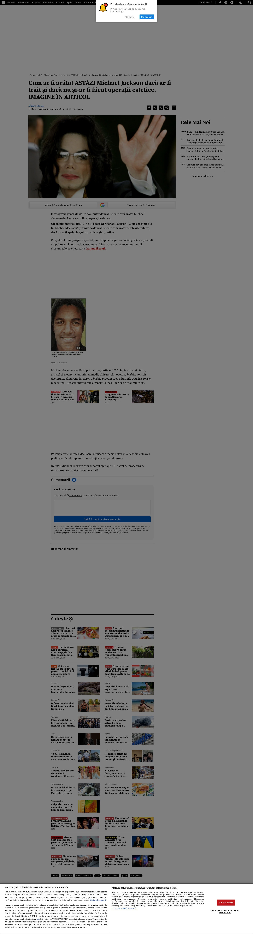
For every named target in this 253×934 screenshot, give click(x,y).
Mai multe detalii (98, 900)
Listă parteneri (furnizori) (124, 908)
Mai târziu (129, 16)
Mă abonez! (147, 16)
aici (38, 919)
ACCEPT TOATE (226, 902)
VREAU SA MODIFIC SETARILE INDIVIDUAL (225, 911)
